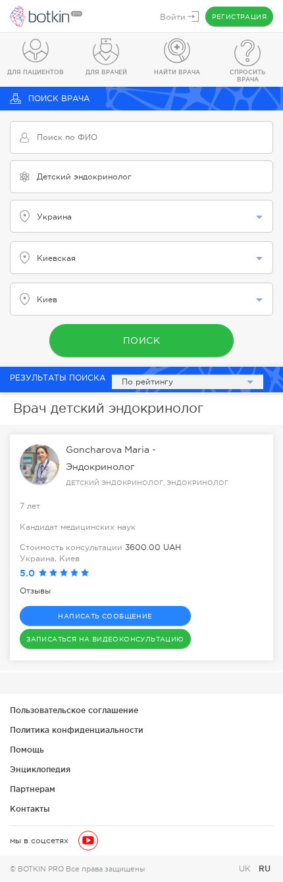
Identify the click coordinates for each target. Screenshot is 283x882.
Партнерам (32, 789)
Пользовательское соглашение (74, 710)
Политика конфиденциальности (76, 730)
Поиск (142, 340)
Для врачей (106, 72)
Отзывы (35, 590)
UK (246, 868)
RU (264, 868)
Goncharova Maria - (111, 449)
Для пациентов (35, 72)
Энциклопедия (40, 769)
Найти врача (177, 72)
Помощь (27, 749)
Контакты (30, 808)
